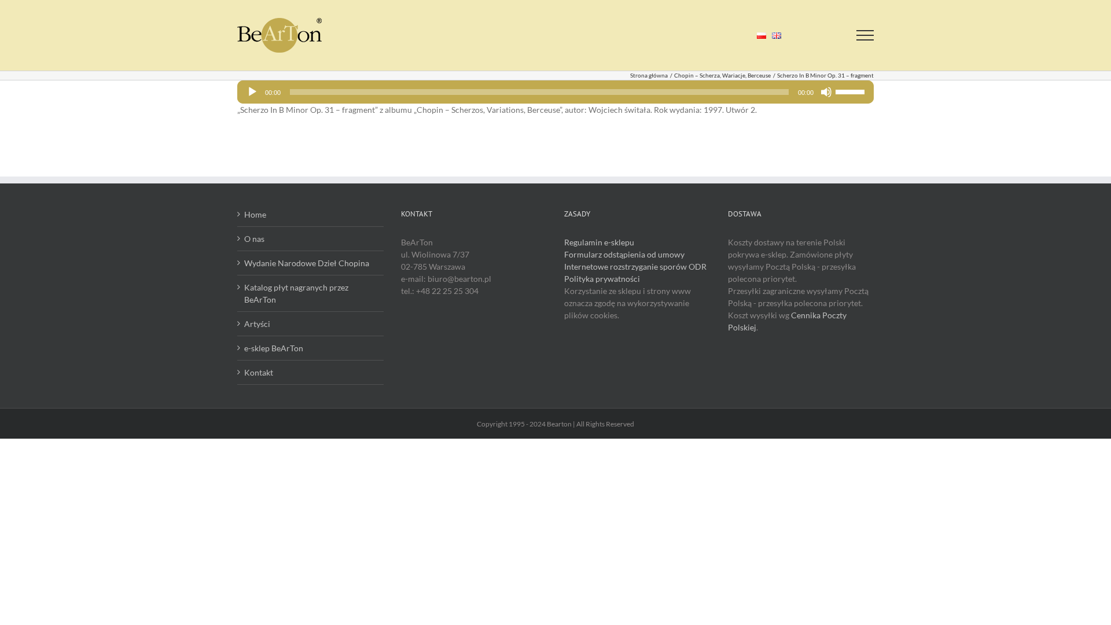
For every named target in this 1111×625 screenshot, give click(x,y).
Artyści (257, 324)
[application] (555, 92)
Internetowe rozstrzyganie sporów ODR (635, 266)
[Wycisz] (826, 92)
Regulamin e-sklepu (599, 242)
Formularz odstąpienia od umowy (624, 254)
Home (255, 214)
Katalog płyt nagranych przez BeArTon (296, 293)
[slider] (852, 90)
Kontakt (258, 372)
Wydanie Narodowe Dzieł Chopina (306, 263)
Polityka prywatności (602, 279)
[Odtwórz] (252, 92)
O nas (254, 239)
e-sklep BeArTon (273, 348)
